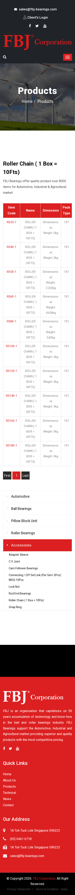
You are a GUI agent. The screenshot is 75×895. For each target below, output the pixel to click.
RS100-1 (11, 346)
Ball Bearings (21, 508)
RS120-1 (11, 371)
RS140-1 (11, 396)
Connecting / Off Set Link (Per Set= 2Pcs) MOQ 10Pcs (35, 577)
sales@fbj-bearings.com (38, 9)
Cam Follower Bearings (23, 568)
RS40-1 (11, 247)
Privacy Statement (19, 889)
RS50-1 (11, 272)
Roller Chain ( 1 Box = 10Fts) (26, 600)
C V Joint (14, 561)
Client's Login (37, 17)
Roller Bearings (23, 533)
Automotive (20, 496)
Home (27, 101)
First (7, 475)
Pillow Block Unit (24, 521)
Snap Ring (15, 607)
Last (25, 475)
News (7, 799)
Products (9, 786)
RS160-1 (11, 421)
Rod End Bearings (20, 593)
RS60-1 (11, 296)
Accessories (21, 545)
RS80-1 (11, 321)
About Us (9, 780)
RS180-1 (11, 445)
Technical (9, 793)
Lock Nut (14, 586)
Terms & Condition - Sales (51, 889)
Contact (8, 805)
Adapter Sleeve (18, 554)
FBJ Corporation (44, 878)
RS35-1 (11, 222)
